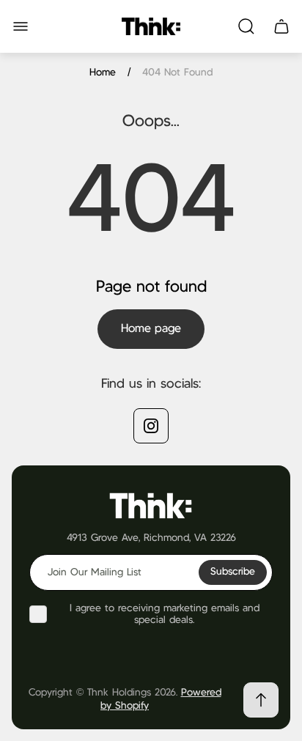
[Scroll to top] (261, 700)
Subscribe (232, 572)
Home (102, 72)
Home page (151, 328)
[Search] (246, 26)
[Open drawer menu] (20, 26)
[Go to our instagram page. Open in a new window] (151, 425)
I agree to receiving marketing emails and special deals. (164, 614)
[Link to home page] (151, 504)
